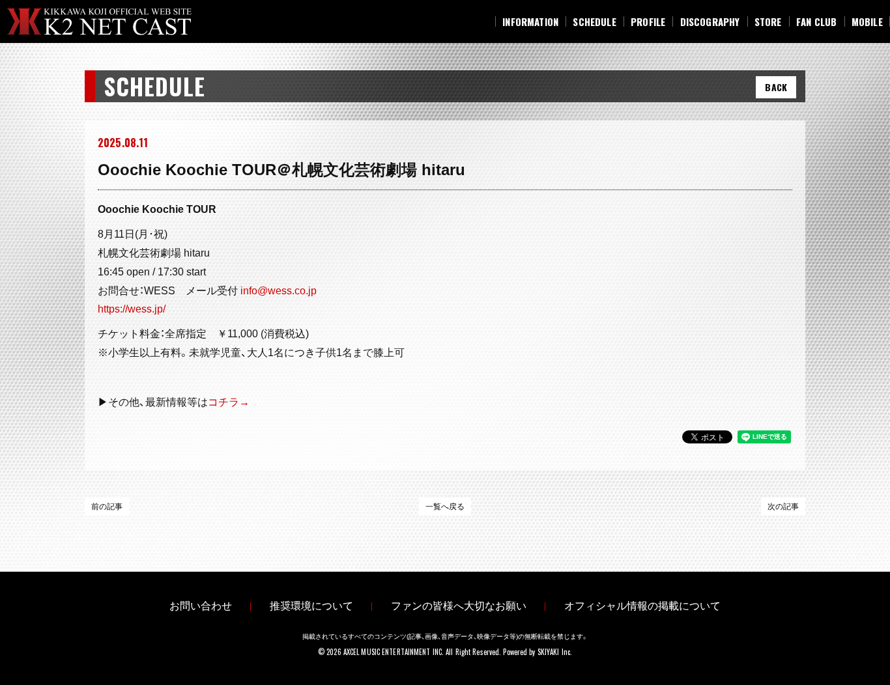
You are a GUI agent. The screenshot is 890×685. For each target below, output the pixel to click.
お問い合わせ (200, 605)
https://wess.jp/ (131, 309)
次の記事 (783, 506)
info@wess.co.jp (278, 290)
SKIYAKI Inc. (555, 652)
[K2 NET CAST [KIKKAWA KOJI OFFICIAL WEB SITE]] (110, 21)
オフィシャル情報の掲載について (642, 605)
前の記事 (106, 506)
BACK (776, 87)
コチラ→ (229, 402)
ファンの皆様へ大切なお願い (458, 605)
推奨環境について (311, 605)
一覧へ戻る (445, 506)
